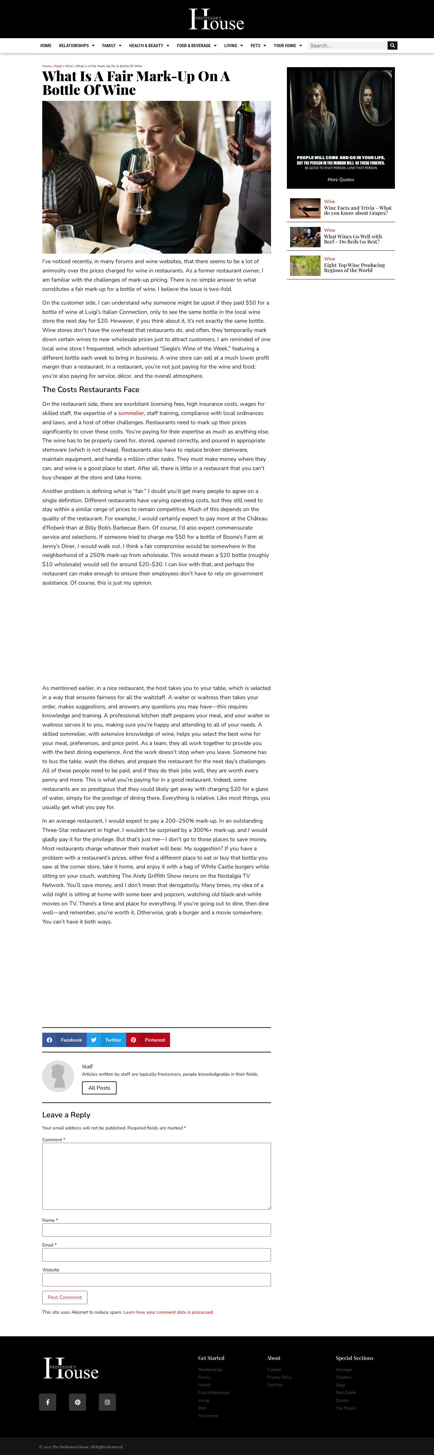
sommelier (131, 413)
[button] (64, 1040)
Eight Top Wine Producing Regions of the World (354, 267)
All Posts (99, 1088)
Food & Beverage (194, 45)
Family (109, 45)
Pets (255, 45)
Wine (68, 66)
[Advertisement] (156, 636)
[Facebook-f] (47, 1402)
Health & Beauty (146, 45)
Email (49, 1245)
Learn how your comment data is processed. (168, 1312)
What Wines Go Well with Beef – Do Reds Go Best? (353, 239)
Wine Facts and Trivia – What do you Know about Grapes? (358, 210)
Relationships (74, 45)
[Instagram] (107, 1402)
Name (50, 1220)
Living (230, 45)
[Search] (392, 45)
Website (50, 1270)
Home (45, 45)
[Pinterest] (77, 1402)
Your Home (285, 45)
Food (58, 66)
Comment (53, 1139)
